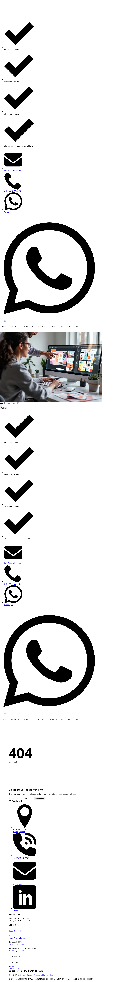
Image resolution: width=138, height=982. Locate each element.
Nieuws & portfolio (56, 326)
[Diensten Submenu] (19, 326)
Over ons (40, 326)
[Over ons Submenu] (46, 326)
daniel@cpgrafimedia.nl (18, 931)
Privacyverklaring (41, 975)
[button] (1, 405)
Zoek (2, 403)
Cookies (53, 975)
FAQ (69, 326)
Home (4, 326)
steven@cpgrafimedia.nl (18, 938)
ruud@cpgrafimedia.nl (18, 950)
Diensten (14, 326)
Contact (77, 326)
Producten (27, 326)
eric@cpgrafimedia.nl (17, 944)
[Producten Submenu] (33, 326)
